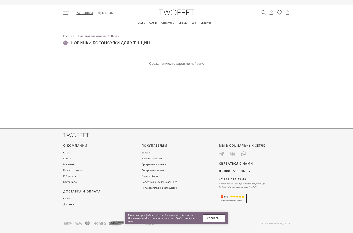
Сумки (153, 22)
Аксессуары (167, 22)
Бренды (183, 22)
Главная (68, 36)
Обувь (141, 22)
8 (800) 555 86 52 (235, 171)
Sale (194, 22)
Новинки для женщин (92, 36)
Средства (206, 22)
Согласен (213, 218)
